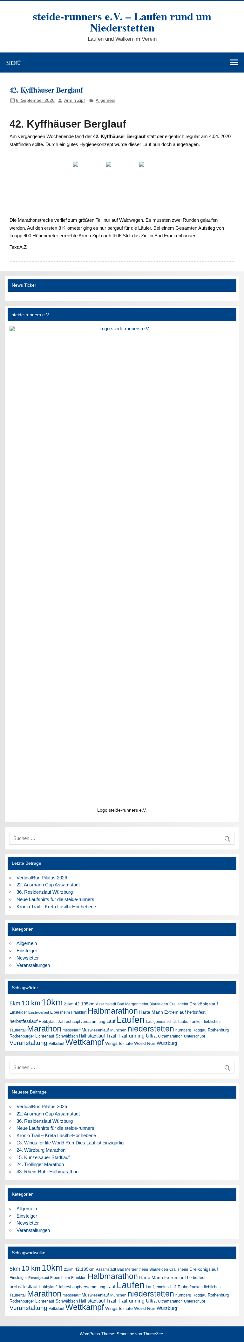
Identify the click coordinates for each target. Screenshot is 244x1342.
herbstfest (196, 1012)
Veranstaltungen (33, 965)
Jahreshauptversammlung (81, 1021)
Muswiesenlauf (95, 1030)
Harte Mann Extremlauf (162, 1012)
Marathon (44, 1028)
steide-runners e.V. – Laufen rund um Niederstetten (122, 21)
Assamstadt (106, 1004)
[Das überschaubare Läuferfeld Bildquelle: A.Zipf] (122, 173)
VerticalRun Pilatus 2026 (42, 877)
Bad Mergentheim (132, 1004)
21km (68, 1004)
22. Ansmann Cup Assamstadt (48, 884)
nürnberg (183, 1030)
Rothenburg (218, 1030)
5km (15, 1003)
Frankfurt (78, 1012)
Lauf (110, 1021)
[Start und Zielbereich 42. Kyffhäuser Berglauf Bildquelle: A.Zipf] (155, 173)
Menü (13, 62)
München (118, 1030)
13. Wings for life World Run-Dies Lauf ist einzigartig (70, 1142)
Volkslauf (56, 1043)
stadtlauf (96, 1035)
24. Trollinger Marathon (40, 1164)
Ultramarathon (170, 1036)
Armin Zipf (74, 100)
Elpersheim (60, 1012)
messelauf (71, 1030)
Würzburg (167, 1043)
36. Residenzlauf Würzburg (45, 892)
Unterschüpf (194, 1036)
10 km (31, 1003)
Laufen (131, 1019)
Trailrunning (131, 1035)
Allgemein (105, 100)
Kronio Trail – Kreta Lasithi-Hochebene (56, 906)
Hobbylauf (48, 1021)
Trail (111, 1035)
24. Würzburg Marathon (41, 1150)
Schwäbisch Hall (71, 1036)
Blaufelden (158, 1004)
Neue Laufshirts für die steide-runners (55, 899)
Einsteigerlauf (38, 1012)
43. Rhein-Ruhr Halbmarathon (47, 1171)
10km (52, 1002)
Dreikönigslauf (203, 1003)
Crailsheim (178, 1004)
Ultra (151, 1035)
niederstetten (151, 1028)
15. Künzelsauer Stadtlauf (43, 1157)
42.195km (85, 1003)
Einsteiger (27, 950)
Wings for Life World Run (130, 1043)
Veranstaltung (28, 1042)
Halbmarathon (113, 1010)
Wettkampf (84, 1042)
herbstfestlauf (23, 1021)
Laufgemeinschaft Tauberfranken (174, 1021)
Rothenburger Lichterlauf (32, 1036)
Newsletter (28, 958)
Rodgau (200, 1030)
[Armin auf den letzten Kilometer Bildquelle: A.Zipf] (89, 173)
